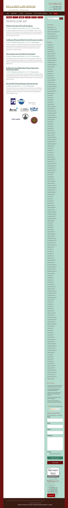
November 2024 (51, 86)
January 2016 (50, 288)
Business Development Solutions (40, 504)
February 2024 (50, 106)
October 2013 (50, 348)
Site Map (24, 504)
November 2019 (51, 187)
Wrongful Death (35, 42)
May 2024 (49, 99)
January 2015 (50, 315)
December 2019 (51, 185)
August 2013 (50, 352)
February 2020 (50, 181)
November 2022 (51, 139)
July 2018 (49, 222)
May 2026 (49, 47)
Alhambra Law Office (52, 491)
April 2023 (49, 128)
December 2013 (51, 343)
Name (48, 417)
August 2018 (50, 220)
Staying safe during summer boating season (22, 84)
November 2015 (51, 293)
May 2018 (49, 227)
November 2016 (51, 266)
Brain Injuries (50, 27)
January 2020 (50, 183)
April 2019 (49, 203)
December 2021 (51, 163)
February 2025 (50, 80)
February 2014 (50, 339)
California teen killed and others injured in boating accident (22, 69)
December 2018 (51, 211)
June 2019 (49, 198)
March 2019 (50, 205)
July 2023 (49, 121)
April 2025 (49, 75)
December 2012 (51, 370)
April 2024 (49, 102)
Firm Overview (14, 13)
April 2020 (49, 176)
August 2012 (50, 378)
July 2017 (49, 249)
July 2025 (49, 69)
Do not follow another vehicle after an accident (54, 398)
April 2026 (49, 49)
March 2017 (50, 258)
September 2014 (51, 323)
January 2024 (50, 108)
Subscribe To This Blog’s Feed (55, 406)
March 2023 (50, 130)
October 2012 (50, 374)
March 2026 (50, 51)
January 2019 (50, 209)
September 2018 (51, 218)
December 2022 (51, 137)
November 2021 (51, 165)
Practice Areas (29, 13)
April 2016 (49, 282)
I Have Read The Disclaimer (55, 453)
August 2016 (50, 273)
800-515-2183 (57, 9)
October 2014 (50, 321)
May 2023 (49, 126)
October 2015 (50, 295)
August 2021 (50, 172)
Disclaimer (49, 451)
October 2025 (50, 62)
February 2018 (50, 233)
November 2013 (51, 345)
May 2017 (49, 253)
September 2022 (51, 143)
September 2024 (51, 91)
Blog (51, 13)
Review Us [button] (51, 495)
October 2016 (50, 269)
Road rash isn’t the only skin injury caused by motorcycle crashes (54, 386)
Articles (54, 462)
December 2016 (51, 264)
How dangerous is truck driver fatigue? (20, 54)
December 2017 (51, 238)
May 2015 (49, 306)
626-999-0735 (57, 7)
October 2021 (50, 167)
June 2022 (49, 150)
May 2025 (49, 73)
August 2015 (50, 299)
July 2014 (49, 328)
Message (49, 435)
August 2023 (50, 119)
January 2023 (50, 135)
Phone (49, 429)
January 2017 (50, 262)
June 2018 (49, 225)
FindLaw (50, 504)
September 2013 (51, 350)
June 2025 (49, 71)
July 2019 (49, 196)
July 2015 (49, 301)
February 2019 (50, 207)
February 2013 (50, 365)
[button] (66, 498)
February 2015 (50, 312)
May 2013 (49, 359)
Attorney (21, 13)
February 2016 (50, 286)
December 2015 (51, 290)
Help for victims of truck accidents (19, 26)
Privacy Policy (30, 504)
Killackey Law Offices (20, 6)
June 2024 (49, 97)
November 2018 (51, 214)
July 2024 (49, 95)
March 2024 (50, 104)
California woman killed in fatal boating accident (24, 40)
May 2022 (49, 152)
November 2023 (51, 113)
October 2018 (50, 216)
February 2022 (50, 159)
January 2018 (50, 236)
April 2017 (49, 255)
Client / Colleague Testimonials (40, 13)
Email (49, 423)
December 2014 (51, 317)
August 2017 (50, 247)
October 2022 (50, 141)
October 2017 (50, 242)
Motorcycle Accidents (52, 31)
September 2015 (51, 297)
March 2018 (50, 231)
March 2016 (50, 284)
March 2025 (50, 77)
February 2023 (50, 132)
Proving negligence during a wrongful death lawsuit (53, 389)
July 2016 (49, 275)
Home (8, 13)
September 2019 (51, 192)
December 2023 (51, 110)
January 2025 (50, 82)
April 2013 (49, 361)
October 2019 (50, 189)
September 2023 (51, 117)
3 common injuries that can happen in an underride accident (54, 401)
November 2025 (51, 60)
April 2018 (49, 229)
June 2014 (49, 330)
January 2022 (50, 161)
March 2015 (50, 310)
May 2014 (49, 332)
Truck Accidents (35, 28)
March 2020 (50, 178)
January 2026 (50, 55)
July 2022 (49, 148)
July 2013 (49, 354)
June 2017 (49, 251)
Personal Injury (50, 33)
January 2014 (50, 341)
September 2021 (51, 170)
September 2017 (51, 244)
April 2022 (49, 154)
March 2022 (50, 156)
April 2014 (49, 334)
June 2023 (49, 124)
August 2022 (50, 146)
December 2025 (51, 58)
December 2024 (51, 84)
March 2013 (50, 363)
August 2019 (50, 194)
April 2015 (49, 308)
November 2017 (51, 240)
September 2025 (51, 64)
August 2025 (50, 66)
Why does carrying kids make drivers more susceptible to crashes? (54, 394)
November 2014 (51, 319)
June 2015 (49, 304)
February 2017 (50, 260)
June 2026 (49, 44)
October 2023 (50, 115)
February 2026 (50, 53)
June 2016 (49, 277)
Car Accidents (50, 29)
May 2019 (49, 200)
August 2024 (50, 93)
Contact (55, 13)
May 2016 (49, 280)
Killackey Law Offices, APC (18, 28)
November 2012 (51, 372)
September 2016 (51, 271)
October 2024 (50, 88)
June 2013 (49, 356)
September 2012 (51, 376)
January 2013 (50, 367)
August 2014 (50, 326)
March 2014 (50, 337)
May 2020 (49, 174)
